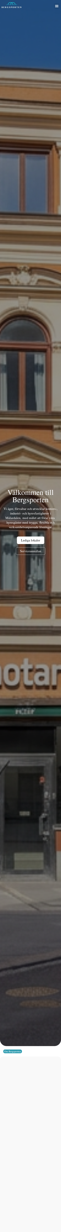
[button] (56, 6)
